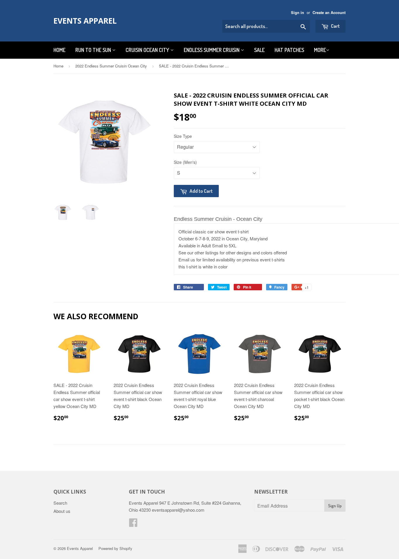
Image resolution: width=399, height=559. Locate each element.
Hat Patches (289, 50)
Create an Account (329, 12)
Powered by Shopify (115, 548)
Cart (335, 26)
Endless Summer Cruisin (212, 50)
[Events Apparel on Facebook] (133, 524)
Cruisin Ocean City (148, 50)
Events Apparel (85, 20)
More (320, 50)
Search (60, 503)
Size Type (183, 136)
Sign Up (335, 505)
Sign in (297, 12)
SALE (259, 50)
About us (61, 511)
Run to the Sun (93, 50)
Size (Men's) (185, 162)
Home (59, 50)
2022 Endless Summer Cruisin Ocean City (111, 66)
